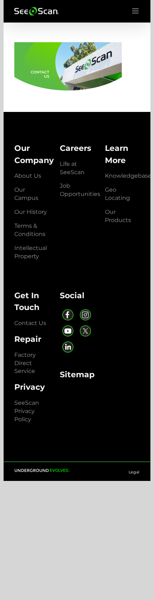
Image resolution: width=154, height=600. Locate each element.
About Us (27, 175)
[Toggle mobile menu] (136, 11)
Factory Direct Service (25, 363)
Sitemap (77, 374)
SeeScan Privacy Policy (26, 411)
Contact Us (30, 323)
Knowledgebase (128, 175)
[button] (30, 211)
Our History (30, 211)
